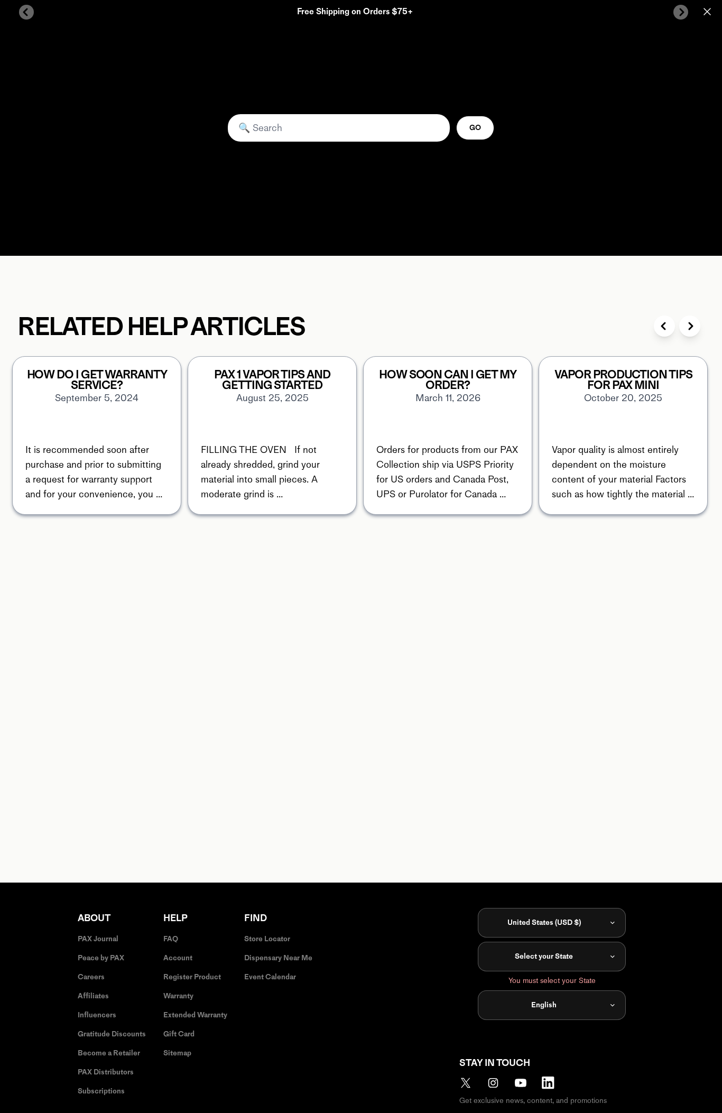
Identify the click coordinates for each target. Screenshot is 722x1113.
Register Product (192, 976)
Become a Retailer (109, 1053)
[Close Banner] (707, 11)
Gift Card (179, 1033)
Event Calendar (270, 976)
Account (177, 957)
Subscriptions (101, 1091)
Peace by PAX (101, 957)
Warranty (178, 995)
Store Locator (267, 938)
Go (475, 127)
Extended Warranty (195, 1014)
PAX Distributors (106, 1072)
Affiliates (93, 995)
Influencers (97, 1014)
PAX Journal (98, 938)
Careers (91, 976)
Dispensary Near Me (278, 957)
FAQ (170, 938)
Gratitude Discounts (112, 1033)
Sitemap (177, 1053)
